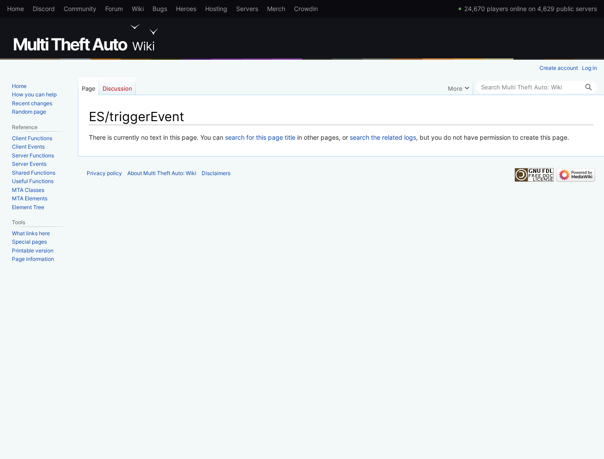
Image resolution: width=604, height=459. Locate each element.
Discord (44, 8)
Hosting (216, 8)
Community (80, 8)
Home (15, 8)
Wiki (138, 8)
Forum (114, 8)
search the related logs (383, 137)
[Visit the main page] (88, 37)
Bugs (160, 8)
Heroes (186, 8)
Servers (247, 8)
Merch (276, 8)
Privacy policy (104, 173)
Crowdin (306, 8)
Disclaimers (216, 173)
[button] (458, 86)
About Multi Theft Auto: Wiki (161, 173)
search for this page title (260, 137)
